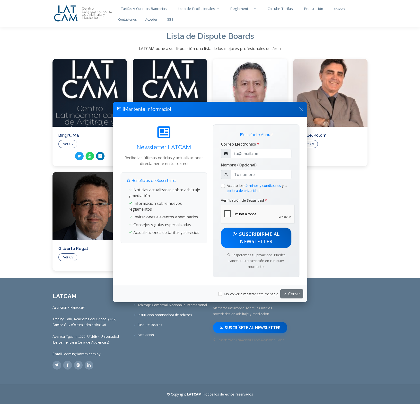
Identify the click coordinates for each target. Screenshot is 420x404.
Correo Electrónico (240, 144)
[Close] (301, 109)
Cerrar (293, 294)
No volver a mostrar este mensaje (251, 294)
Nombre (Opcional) (239, 165)
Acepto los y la (257, 188)
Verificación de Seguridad (244, 200)
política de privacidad (243, 190)
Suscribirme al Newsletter (259, 238)
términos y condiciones (263, 185)
